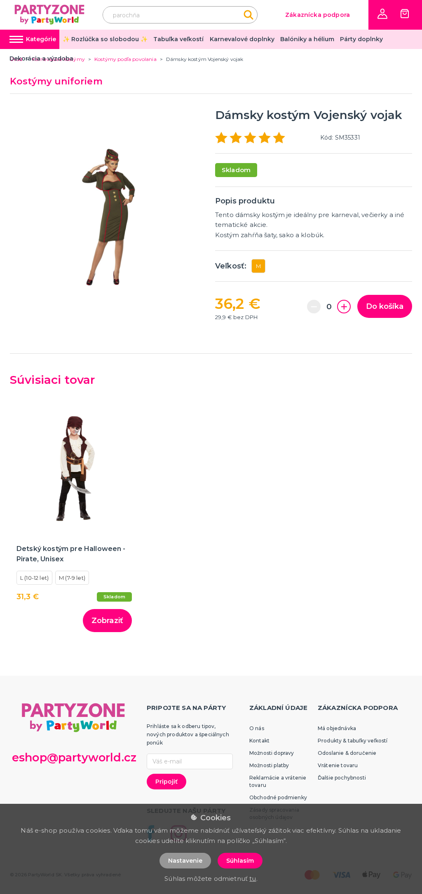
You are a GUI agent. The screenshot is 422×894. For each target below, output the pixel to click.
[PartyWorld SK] (50, 15)
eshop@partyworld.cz (74, 757)
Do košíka (384, 306)
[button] (382, 13)
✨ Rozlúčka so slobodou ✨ (105, 39)
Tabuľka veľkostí (178, 39)
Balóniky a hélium (307, 39)
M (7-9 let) (72, 577)
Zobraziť (107, 620)
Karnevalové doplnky (242, 39)
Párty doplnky (361, 39)
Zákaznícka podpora (317, 15)
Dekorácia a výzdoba (41, 58)
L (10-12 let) (34, 577)
